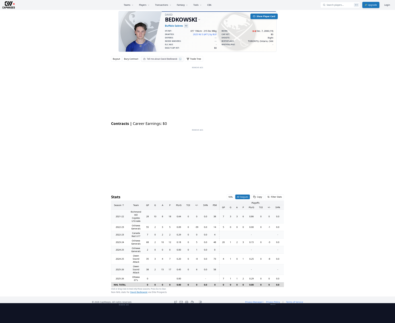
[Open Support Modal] (192, 302)
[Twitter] (175, 302)
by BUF (213, 34)
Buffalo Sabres (174, 25)
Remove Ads (197, 67)
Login (387, 4)
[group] (125, 59)
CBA (209, 4)
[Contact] (181, 302)
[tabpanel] (197, 207)
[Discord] (186, 302)
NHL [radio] (231, 196)
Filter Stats (276, 196)
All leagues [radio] (242, 196)
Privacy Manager (254, 301)
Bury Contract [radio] (131, 58)
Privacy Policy (273, 301)
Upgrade (372, 4)
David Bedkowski (139, 292)
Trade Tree (195, 58)
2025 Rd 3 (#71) (201, 34)
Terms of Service (294, 301)
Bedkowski (181, 19)
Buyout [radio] (116, 58)
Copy (259, 196)
